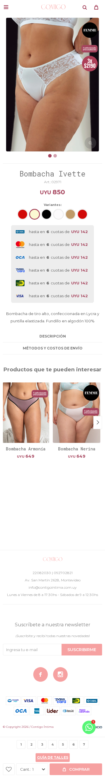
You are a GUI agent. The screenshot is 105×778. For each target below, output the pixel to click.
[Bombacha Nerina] (76, 412)
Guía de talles (52, 757)
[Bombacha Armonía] (25, 412)
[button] (84, 7)
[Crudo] (34, 214)
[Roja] (23, 214)
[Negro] (46, 214)
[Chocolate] (70, 214)
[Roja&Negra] (82, 214)
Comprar (79, 769)
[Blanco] (58, 214)
